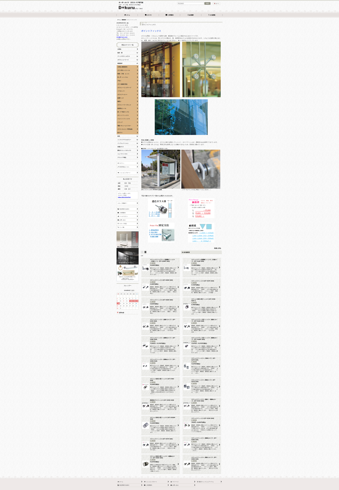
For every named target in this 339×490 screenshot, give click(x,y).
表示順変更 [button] (187, 252)
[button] (211, 15)
